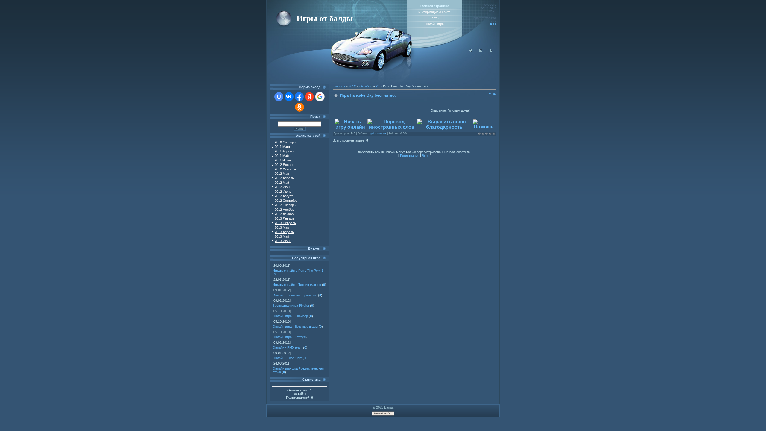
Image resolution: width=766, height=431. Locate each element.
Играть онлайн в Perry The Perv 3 (298, 270)
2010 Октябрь (285, 142)
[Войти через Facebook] (299, 96)
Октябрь (365, 86)
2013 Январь (284, 218)
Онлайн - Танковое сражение (295, 295)
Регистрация (409, 155)
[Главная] (471, 51)
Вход (425, 155)
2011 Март (282, 146)
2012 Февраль (285, 169)
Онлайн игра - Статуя (289, 337)
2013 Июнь (283, 241)
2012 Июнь (283, 187)
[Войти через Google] (320, 96)
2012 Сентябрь (286, 200)
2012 (352, 86)
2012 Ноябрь (284, 209)
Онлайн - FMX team (287, 347)
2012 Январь (284, 164)
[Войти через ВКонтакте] (289, 96)
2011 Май (282, 155)
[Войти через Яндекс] (309, 96)
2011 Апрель (284, 151)
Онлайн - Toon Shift (287, 358)
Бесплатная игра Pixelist (291, 305)
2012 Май (282, 182)
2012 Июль (283, 191)
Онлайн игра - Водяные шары (295, 326)
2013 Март (283, 227)
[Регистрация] (481, 51)
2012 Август (284, 196)
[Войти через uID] (278, 96)
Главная (339, 86)
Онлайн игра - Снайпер (290, 316)
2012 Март (283, 173)
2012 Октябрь (285, 205)
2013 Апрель (284, 232)
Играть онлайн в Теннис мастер (297, 284)
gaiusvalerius (378, 133)
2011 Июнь (283, 160)
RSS (493, 24)
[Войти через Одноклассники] (299, 107)
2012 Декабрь (285, 214)
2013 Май (282, 236)
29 (377, 86)
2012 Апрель (284, 178)
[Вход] (491, 51)
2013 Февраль (285, 223)
